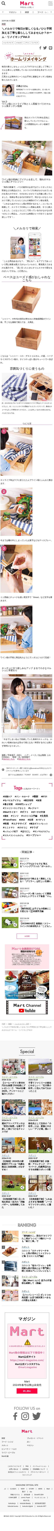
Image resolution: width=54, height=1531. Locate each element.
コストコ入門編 (30, 816)
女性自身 (27, 1494)
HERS (40, 1489)
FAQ (27, 1466)
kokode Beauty (25, 1503)
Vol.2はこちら (24, 759)
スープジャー (34, 835)
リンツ (15, 816)
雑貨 (27, 12)
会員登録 (25, 1469)
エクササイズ (19, 823)
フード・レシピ (44, 12)
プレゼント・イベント (35, 1438)
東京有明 (29, 800)
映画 (6, 823)
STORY (31, 1489)
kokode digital (27, 1506)
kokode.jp (12, 1503)
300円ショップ (24, 804)
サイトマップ (27, 1475)
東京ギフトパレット (39, 823)
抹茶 (39, 800)
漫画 (6, 816)
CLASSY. (13, 1489)
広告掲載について (39, 1469)
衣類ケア (8, 796)
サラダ (34, 827)
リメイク (34, 43)
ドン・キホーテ (23, 796)
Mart (48, 1489)
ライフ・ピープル (8, 1452)
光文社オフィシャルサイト (17, 1472)
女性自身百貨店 (40, 1503)
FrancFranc (10, 819)
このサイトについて (14, 1466)
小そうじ (23, 827)
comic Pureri (25, 1497)
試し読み (27, 1391)
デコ (27, 43)
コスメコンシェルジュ (14, 835)
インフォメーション (39, 1466)
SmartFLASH (38, 1494)
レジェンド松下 (11, 831)
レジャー (34, 808)
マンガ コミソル (39, 1497)
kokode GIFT (41, 1506)
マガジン (13, 12)
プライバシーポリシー (38, 1472)
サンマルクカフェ (42, 831)
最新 (36, 796)
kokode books (13, 1506)
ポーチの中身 (39, 812)
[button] (2, 12)
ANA (22, 820)
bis (31, 1491)
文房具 (44, 815)
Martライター (11, 812)
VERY (23, 1489)
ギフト (25, 812)
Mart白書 (5, 1456)
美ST (23, 1491)
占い (28, 1442)
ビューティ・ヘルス (9, 1449)
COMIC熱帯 (13, 1497)
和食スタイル (15, 1494)
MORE (27, 936)
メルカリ (19, 43)
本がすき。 (27, 1500)
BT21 (44, 796)
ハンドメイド (8, 43)
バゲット (41, 820)
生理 (31, 819)
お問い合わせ (13, 1469)
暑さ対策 (8, 804)
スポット (5, 1445)
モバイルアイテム (12, 800)
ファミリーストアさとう (15, 808)
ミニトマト (9, 827)
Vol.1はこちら (9, 759)
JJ (5, 1489)
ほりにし (26, 831)
